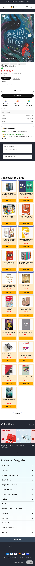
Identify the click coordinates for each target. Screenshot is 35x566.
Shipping (9, 73)
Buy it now (17, 95)
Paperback (6, 78)
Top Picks (19, 445)
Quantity (3, 81)
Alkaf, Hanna (15, 10)
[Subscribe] (26, 546)
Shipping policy (26, 559)
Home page (9, 10)
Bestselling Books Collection (6, 446)
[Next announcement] (32, 2)
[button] (3, 7)
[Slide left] (14, 452)
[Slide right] (21, 452)
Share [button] (4, 108)
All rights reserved (19, 557)
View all (31, 424)
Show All (17, 413)
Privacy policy (28, 557)
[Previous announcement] (3, 2)
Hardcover (16, 78)
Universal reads (11, 557)
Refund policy (10, 559)
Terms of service (17, 559)
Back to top (17, 539)
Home (3, 10)
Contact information (18, 562)
